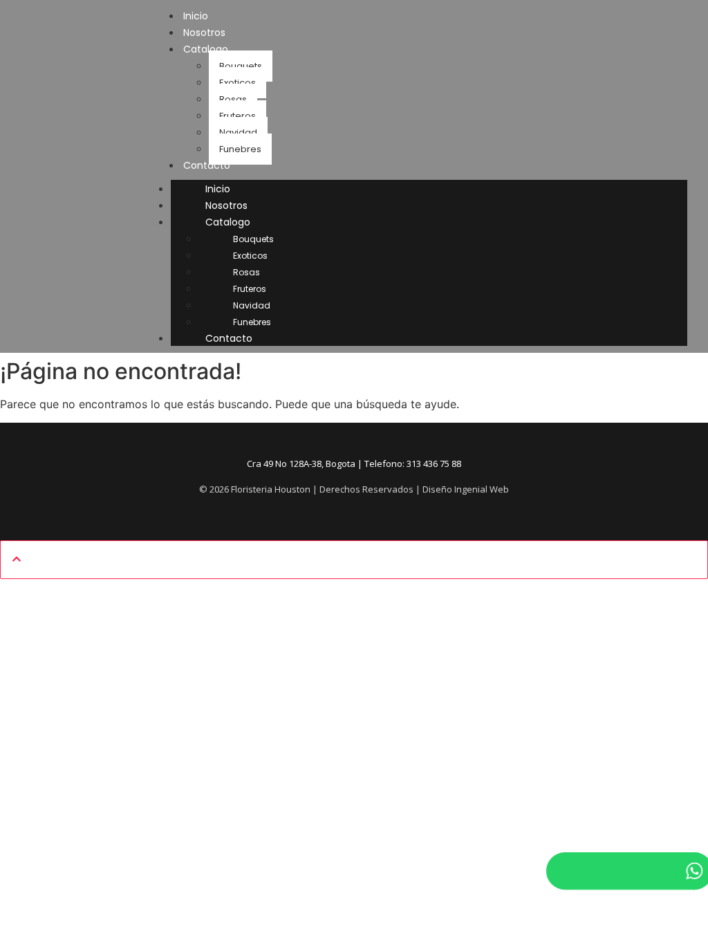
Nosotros (226, 205)
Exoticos (237, 82)
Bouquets (240, 66)
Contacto (206, 165)
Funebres (240, 149)
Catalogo (205, 49)
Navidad (238, 132)
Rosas (233, 99)
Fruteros (237, 115)
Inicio (217, 189)
